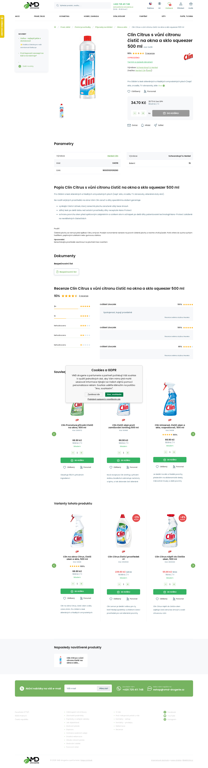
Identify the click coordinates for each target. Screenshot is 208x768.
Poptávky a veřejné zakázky (77, 719)
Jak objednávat (72, 722)
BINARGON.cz (187, 760)
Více (160, 85)
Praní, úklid (65, 27)
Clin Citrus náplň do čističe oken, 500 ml (170, 557)
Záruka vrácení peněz (75, 740)
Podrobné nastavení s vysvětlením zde (104, 399)
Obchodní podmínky (75, 715)
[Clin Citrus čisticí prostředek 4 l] (123, 530)
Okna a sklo (122, 27)
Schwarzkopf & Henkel (147, 67)
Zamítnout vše (94, 394)
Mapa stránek (86, 760)
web (149, 70)
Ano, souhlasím (114, 394)
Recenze (119, 729)
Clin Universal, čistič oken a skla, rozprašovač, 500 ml (170, 426)
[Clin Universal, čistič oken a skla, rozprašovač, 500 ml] (169, 399)
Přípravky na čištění (103, 27)
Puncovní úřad (72, 747)
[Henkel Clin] (188, 62)
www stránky (176, 760)
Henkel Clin (140, 70)
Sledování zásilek (73, 743)
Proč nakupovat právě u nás (127, 715)
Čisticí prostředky (83, 27)
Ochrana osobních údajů (76, 733)
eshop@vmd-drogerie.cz (123, 7)
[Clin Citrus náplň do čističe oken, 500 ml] (169, 530)
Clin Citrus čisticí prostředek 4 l (123, 557)
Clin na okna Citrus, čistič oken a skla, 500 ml (77, 557)
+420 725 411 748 (121, 4)
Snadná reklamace (74, 736)
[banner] (31, 6)
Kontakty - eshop (123, 719)
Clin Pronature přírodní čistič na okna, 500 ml (77, 426)
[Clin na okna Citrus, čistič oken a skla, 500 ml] (77, 530)
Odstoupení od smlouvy (76, 712)
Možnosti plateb (73, 726)
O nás (118, 712)
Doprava (69, 729)
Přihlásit (103, 688)
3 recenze (150, 53)
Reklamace (120, 726)
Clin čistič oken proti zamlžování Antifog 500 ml (123, 426)
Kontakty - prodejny (124, 722)
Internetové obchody (160, 760)
